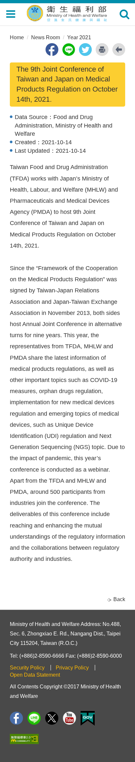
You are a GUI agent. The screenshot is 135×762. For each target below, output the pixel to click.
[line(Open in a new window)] (68, 49)
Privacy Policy (72, 667)
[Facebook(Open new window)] (16, 718)
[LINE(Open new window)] (34, 718)
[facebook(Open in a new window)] (52, 49)
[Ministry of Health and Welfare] (67, 12)
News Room (45, 37)
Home (17, 37)
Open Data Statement (35, 675)
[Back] (118, 49)
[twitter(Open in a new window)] (85, 49)
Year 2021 (79, 37)
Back (119, 599)
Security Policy (27, 667)
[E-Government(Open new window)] (88, 718)
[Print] (102, 49)
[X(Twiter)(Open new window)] (51, 718)
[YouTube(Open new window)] (69, 718)
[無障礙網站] (24, 739)
